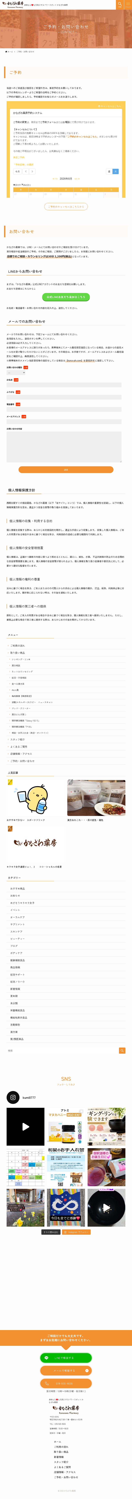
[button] (120, 5)
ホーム (57, 1441)
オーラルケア (17, 917)
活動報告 (15, 1024)
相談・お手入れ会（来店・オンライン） (30, 732)
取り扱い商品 (17, 652)
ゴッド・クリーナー (21, 708)
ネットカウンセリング (22, 671)
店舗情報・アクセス (21, 753)
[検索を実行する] (122, 1051)
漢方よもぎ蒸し (19, 714)
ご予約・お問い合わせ (22, 761)
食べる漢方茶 (18, 683)
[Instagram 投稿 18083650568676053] (25, 1127)
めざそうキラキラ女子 (22, 903)
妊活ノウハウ (17, 981)
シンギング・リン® (21, 659)
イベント (15, 910)
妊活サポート (17, 974)
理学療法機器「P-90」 (22, 726)
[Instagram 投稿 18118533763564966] (106, 1167)
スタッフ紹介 (17, 739)
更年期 (14, 996)
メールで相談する (64, 1370)
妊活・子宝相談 (19, 677)
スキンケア (16, 931)
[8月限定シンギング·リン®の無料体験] (106, 1127)
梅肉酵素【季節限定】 (22, 696)
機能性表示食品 (18, 1017)
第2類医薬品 (17, 1039)
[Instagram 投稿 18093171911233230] (66, 1167)
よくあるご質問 (18, 746)
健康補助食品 (17, 960)
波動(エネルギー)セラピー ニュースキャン (32, 702)
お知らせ (15, 895)
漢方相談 (16, 665)
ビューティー (17, 938)
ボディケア (16, 953)
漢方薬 (14, 1032)
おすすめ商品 (17, 888)
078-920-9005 (64, 1383)
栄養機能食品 (17, 1010)
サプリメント (17, 924)
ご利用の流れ (17, 645)
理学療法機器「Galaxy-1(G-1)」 (26, 720)
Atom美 (15, 689)
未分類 (14, 1003)
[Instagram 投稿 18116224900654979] (66, 1208)
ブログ (14, 946)
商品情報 (15, 967)
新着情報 (15, 989)
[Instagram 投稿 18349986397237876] (25, 1208)
